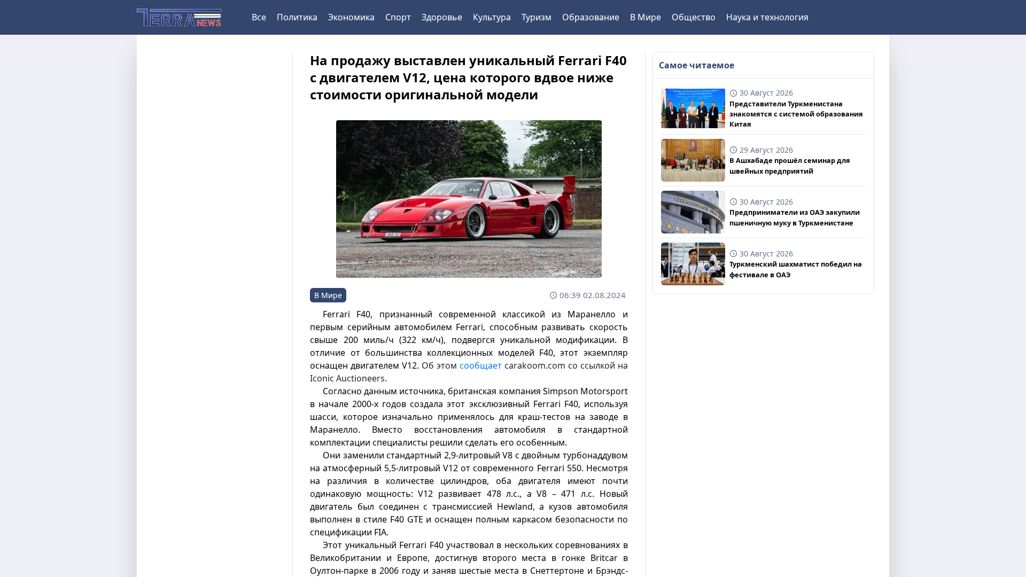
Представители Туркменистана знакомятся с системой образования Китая (796, 114)
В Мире (645, 17)
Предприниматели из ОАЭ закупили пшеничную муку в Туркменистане (794, 217)
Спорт (398, 17)
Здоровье (442, 17)
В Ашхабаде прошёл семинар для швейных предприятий (789, 165)
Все (259, 17)
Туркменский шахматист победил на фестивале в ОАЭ (795, 269)
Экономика (351, 17)
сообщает (481, 365)
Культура (492, 17)
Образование (590, 17)
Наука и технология (767, 17)
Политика (297, 17)
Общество (694, 17)
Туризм (536, 17)
